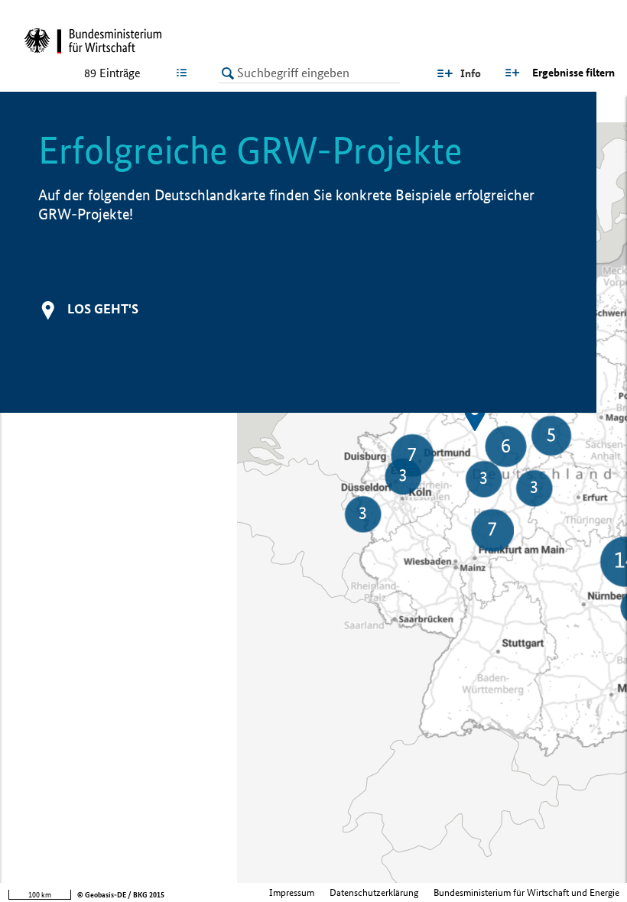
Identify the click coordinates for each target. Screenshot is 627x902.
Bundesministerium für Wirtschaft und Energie (526, 892)
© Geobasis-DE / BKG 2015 (120, 895)
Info (470, 73)
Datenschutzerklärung (374, 892)
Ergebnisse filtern (573, 72)
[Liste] (184, 72)
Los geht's (102, 308)
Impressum (291, 892)
